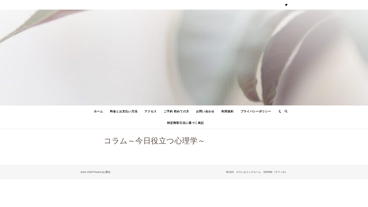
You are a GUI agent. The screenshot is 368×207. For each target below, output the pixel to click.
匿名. (108, 172)
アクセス (151, 111)
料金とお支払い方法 (124, 111)
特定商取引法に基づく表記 (185, 123)
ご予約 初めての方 (176, 111)
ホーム (98, 111)
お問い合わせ (205, 111)
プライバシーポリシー (256, 111)
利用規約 (227, 111)
